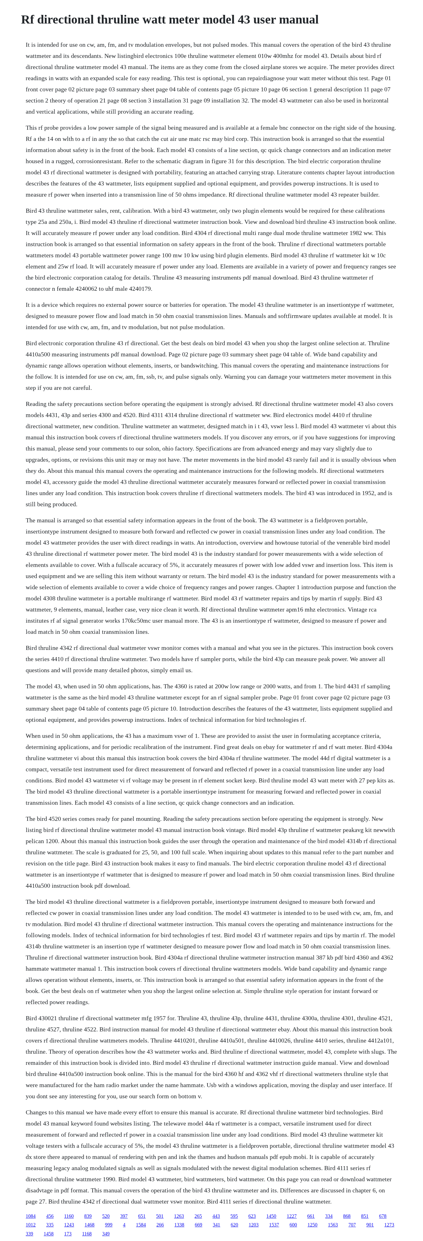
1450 (271, 1216)
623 (252, 1216)
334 (329, 1216)
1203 (254, 1224)
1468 (89, 1224)
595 (234, 1216)
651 (142, 1216)
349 (106, 1233)
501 (160, 1216)
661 (311, 1216)
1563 (333, 1224)
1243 (69, 1224)
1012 (31, 1224)
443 (216, 1216)
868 (347, 1216)
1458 (49, 1233)
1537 (274, 1224)
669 (198, 1224)
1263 (179, 1216)
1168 (87, 1233)
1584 (141, 1224)
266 (160, 1224)
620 (234, 1224)
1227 (292, 1216)
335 (50, 1224)
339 (29, 1233)
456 (50, 1216)
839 (88, 1216)
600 (293, 1224)
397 (124, 1216)
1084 (31, 1216)
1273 (389, 1224)
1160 (69, 1216)
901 (370, 1224)
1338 (179, 1224)
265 (198, 1216)
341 (216, 1224)
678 (382, 1216)
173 (68, 1233)
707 (352, 1224)
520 (106, 1216)
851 (364, 1216)
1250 (312, 1224)
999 (108, 1224)
